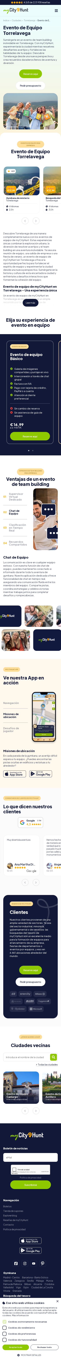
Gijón (26, 1287)
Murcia (49, 1280)
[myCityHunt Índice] (18, 10)
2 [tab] (32, 450)
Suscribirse (30, 1184)
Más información (20, 1315)
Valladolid (8, 1287)
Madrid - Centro (11, 1277)
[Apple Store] (14, 773)
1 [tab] (28, 450)
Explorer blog (10, 1215)
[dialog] (30, 1329)
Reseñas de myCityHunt (15, 1220)
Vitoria (6, 1290)
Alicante (38, 1284)
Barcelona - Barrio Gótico (35, 1277)
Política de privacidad (30, 1177)
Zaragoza (19, 1280)
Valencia (7, 1280)
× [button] (57, 1301)
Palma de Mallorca (12, 1284)
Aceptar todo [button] (15, 1347)
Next (36, 220)
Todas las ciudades (48, 1064)
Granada (17, 1290)
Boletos (7, 1206)
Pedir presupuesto (30, 85)
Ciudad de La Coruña (42, 1287)
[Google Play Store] (40, 773)
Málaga (40, 1280)
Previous (25, 220)
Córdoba (49, 1284)
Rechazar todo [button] (44, 1347)
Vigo (18, 1287)
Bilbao (27, 1284)
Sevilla (30, 1280)
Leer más (30, 302)
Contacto (8, 1224)
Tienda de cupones (13, 1211)
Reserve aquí (30, 73)
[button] (30, 1354)
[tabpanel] (30, 392)
